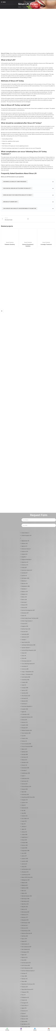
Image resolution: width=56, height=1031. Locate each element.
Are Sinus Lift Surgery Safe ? (10, 201)
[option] (38, 533)
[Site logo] (28, 2)
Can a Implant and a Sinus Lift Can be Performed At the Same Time (19, 208)
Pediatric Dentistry (10, 244)
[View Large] (17, 230)
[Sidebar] (1, 311)
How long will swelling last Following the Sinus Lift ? (17, 188)
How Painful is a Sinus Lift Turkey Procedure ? (14, 181)
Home (19, 7)
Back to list (28, 218)
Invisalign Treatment (46, 244)
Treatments (25, 7)
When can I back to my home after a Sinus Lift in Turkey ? (17, 195)
